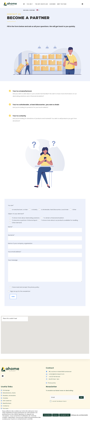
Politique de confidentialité (79, 415)
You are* (11, 205)
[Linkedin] (2, 376)
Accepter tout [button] (64, 415)
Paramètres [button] (47, 415)
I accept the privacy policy (59, 401)
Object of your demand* (16, 214)
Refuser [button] (55, 415)
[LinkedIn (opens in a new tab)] (82, 4)
